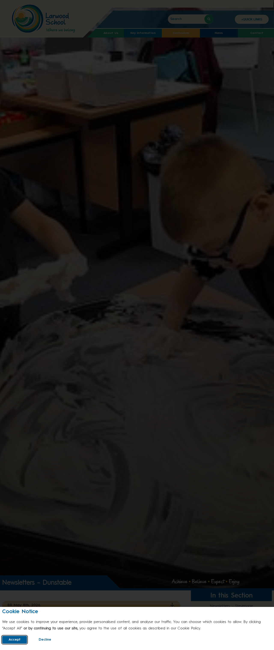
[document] (137, 325)
